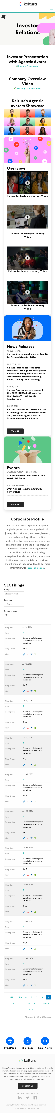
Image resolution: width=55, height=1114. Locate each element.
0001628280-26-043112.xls (35, 728)
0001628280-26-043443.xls (35, 654)
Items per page (10, 611)
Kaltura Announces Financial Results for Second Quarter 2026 (27, 356)
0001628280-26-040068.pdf (28, 985)
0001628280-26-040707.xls (35, 948)
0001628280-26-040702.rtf (32, 875)
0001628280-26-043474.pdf (28, 691)
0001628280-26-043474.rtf (32, 691)
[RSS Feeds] (27, 1041)
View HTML (24, 654)
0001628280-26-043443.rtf (32, 654)
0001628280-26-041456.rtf (32, 838)
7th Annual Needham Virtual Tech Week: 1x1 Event (26, 477)
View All (15, 431)
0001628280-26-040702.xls (35, 875)
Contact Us (27, 1085)
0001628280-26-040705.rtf (32, 911)
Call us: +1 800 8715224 (27, 1093)
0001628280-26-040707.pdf (28, 948)
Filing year (8, 600)
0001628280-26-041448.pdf (28, 801)
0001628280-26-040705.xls (35, 911)
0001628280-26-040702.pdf (28, 875)
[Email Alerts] (45, 1041)
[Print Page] (10, 1041)
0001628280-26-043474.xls (35, 691)
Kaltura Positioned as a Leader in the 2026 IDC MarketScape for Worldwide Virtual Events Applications (25, 394)
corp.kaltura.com (36, 567)
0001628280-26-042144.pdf (28, 764)
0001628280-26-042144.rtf (32, 764)
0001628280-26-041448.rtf (32, 801)
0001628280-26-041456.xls (35, 838)
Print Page (10, 1047)
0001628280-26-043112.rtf (32, 728)
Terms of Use (33, 1108)
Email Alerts (45, 1047)
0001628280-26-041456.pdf (28, 838)
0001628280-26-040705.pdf (28, 911)
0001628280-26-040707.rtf (32, 948)
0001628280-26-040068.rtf (32, 985)
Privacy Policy (20, 1108)
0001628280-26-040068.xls (35, 985)
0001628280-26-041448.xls (35, 801)
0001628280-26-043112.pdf (28, 728)
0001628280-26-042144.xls (35, 764)
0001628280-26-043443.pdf (28, 654)
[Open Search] (51, 10)
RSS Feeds (27, 1047)
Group (7, 589)
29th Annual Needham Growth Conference (24, 490)
